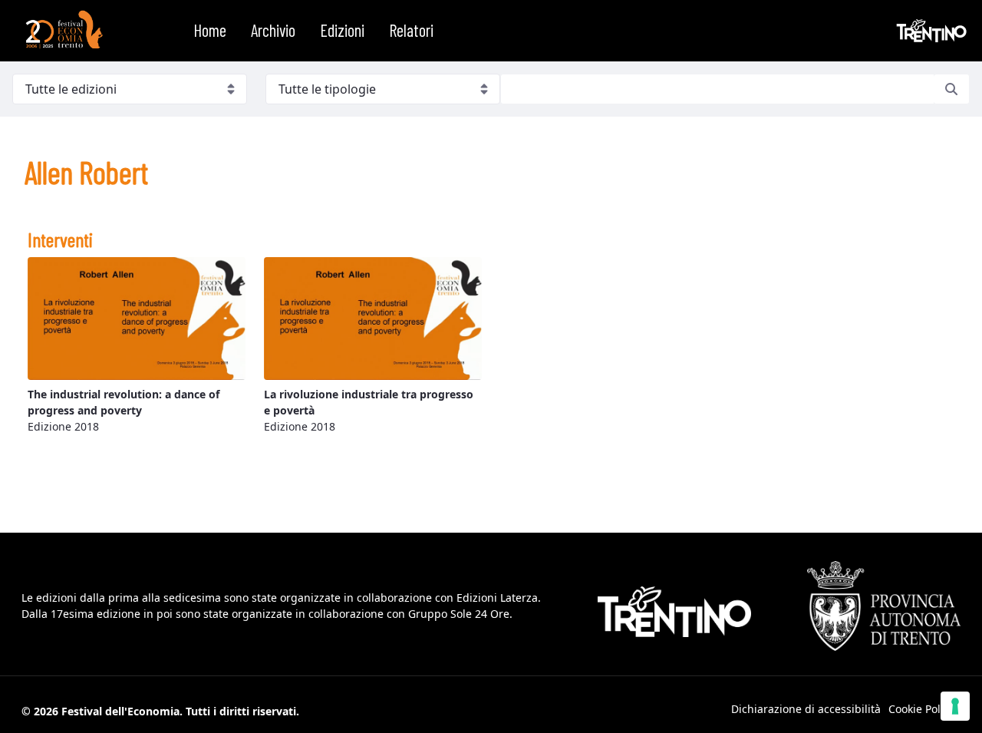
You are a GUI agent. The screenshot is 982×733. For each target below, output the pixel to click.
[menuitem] (210, 31)
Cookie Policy (921, 709)
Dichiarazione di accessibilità (806, 709)
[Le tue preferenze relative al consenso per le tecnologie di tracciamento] (955, 706)
